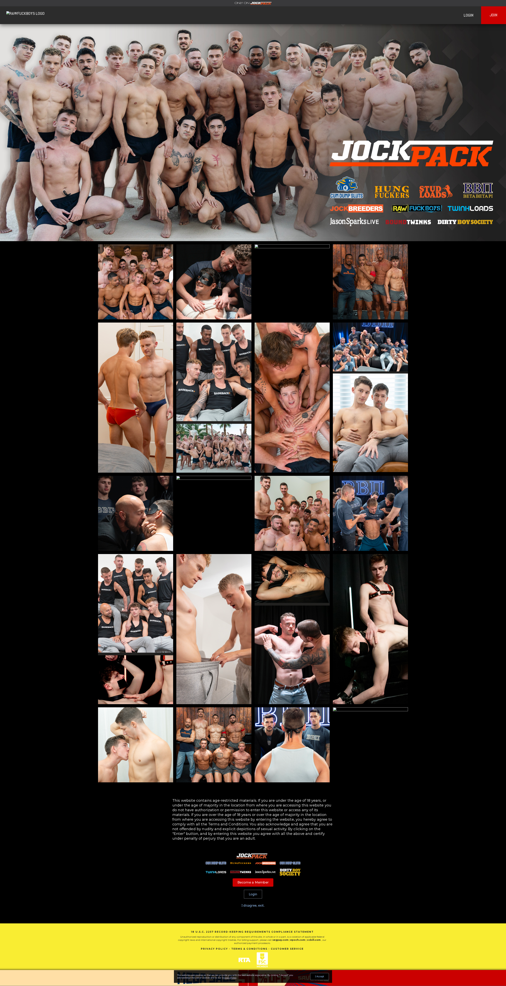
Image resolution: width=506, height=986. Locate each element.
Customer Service (287, 948)
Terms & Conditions (249, 948)
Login (469, 15)
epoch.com (297, 939)
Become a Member (253, 882)
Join (494, 15)
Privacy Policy (214, 948)
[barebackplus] (253, 3)
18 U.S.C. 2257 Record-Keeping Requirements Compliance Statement (252, 931)
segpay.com (280, 939)
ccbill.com (314, 939)
